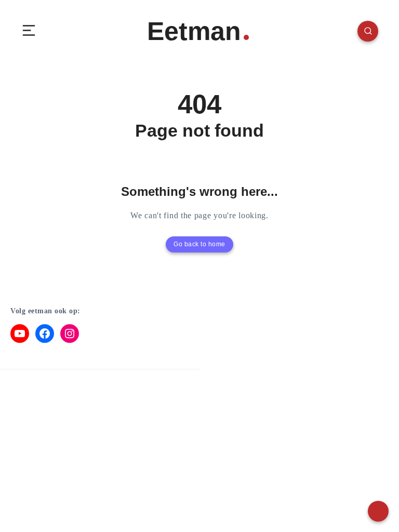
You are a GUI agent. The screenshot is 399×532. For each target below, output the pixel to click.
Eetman (194, 31)
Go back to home (199, 244)
